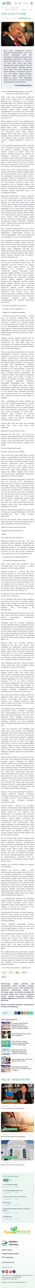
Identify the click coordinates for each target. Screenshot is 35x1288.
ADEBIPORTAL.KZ (25, 18)
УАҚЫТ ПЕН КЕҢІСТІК (11, 9)
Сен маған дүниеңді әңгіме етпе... (13, 1190)
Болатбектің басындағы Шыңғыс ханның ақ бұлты (16, 1209)
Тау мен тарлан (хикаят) (10, 1184)
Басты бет (4, 7)
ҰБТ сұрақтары (8, 1257)
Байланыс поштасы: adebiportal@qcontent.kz (14, 1282)
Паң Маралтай (7, 1216)
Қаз (20, 3)
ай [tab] (11, 1180)
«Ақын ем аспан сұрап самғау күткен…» (15, 1196)
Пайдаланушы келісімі (10, 1253)
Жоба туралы (7, 1250)
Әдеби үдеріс (15, 7)
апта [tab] (5, 1180)
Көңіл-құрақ (7, 1202)
